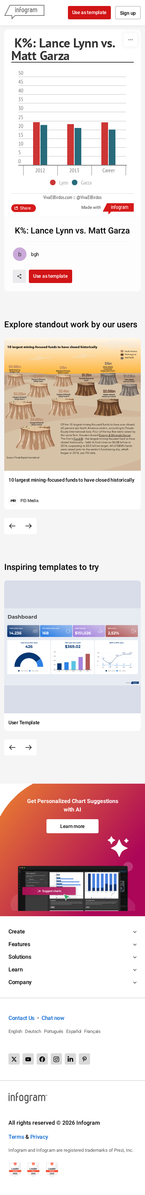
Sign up (128, 13)
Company (20, 982)
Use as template (89, 12)
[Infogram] (24, 12)
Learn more (72, 826)
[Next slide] (28, 526)
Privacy (39, 1136)
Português (53, 1031)
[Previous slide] (12, 526)
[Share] (19, 276)
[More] (130, 39)
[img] (36, 143)
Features (19, 944)
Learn (15, 969)
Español (73, 1031)
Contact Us (21, 1018)
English (15, 1031)
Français (92, 1031)
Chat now (53, 1018)
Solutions (19, 956)
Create (16, 931)
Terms (16, 1136)
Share (25, 208)
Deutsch (33, 1031)
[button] (61, 182)
